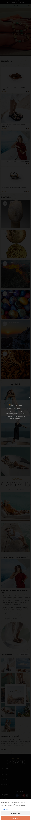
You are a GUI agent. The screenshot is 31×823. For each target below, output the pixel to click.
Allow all (15, 818)
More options (15, 813)
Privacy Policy (4, 809)
